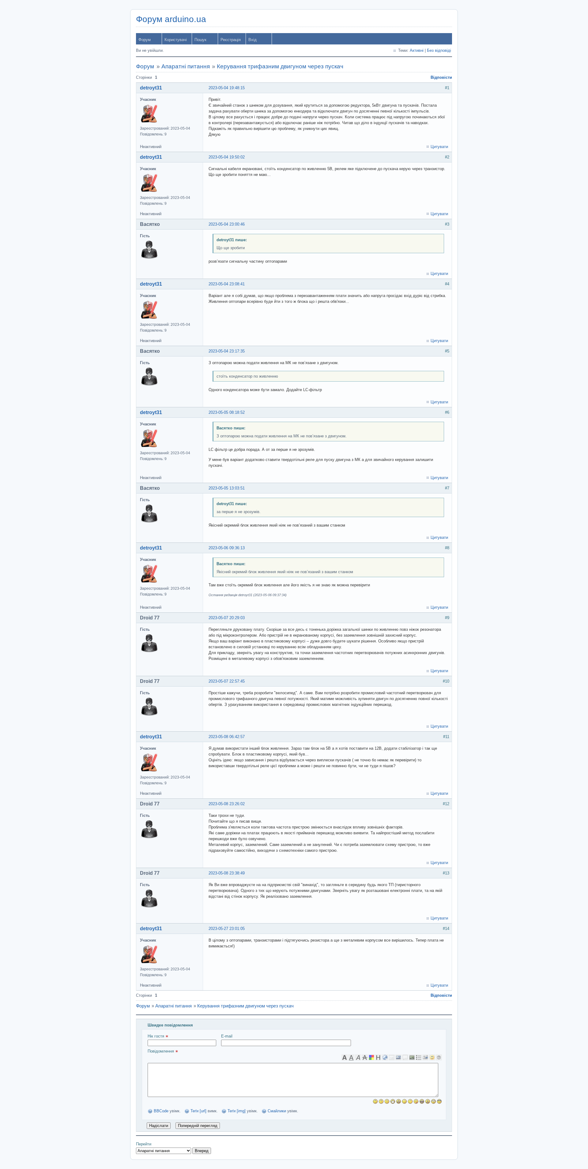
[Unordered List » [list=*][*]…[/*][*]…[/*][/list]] (419, 1057)
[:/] (410, 1101)
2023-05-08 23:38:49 (227, 873)
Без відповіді (439, 50)
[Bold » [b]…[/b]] (344, 1057)
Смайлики (277, 1111)
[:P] (416, 1101)
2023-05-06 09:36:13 (227, 548)
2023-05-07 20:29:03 (227, 617)
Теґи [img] (237, 1111)
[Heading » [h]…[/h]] (378, 1057)
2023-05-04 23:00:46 (227, 224)
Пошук (200, 39)
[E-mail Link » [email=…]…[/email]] (392, 1057)
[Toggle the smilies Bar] (432, 1057)
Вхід (252, 39)
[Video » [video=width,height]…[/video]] (425, 1057)
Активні (417, 50)
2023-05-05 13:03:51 (227, 488)
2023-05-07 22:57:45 (227, 681)
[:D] (392, 1101)
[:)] (375, 1101)
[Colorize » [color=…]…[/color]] (371, 1057)
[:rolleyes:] (433, 1101)
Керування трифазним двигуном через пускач (280, 66)
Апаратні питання (185, 66)
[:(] (387, 1101)
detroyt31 (151, 87)
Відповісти (441, 77)
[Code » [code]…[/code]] (412, 1057)
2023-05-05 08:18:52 (227, 412)
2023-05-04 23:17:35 (227, 351)
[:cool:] (439, 1101)
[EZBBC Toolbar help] (439, 1057)
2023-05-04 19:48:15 (227, 88)
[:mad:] (427, 1101)
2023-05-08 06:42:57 (227, 736)
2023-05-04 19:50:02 (227, 157)
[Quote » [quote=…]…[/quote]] (405, 1057)
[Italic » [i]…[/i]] (358, 1057)
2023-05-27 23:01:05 (227, 928)
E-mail (226, 1036)
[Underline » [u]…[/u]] (351, 1057)
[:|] (381, 1101)
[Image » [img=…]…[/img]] (398, 1057)
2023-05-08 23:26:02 (227, 804)
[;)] (404, 1101)
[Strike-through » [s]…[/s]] (365, 1057)
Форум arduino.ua (171, 19)
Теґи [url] (198, 1111)
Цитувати (439, 146)
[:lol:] (421, 1101)
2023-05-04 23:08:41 (227, 284)
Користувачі (175, 39)
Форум (144, 39)
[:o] (398, 1101)
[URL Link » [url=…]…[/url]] (385, 1057)
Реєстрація (231, 39)
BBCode (161, 1111)
